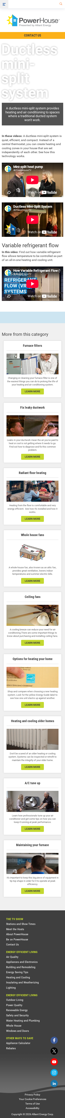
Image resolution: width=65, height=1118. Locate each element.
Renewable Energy (17, 1010)
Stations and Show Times (20, 924)
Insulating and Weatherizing (22, 982)
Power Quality (14, 1005)
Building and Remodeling (20, 967)
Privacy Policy (32, 1094)
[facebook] (54, 1040)
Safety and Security (17, 1015)
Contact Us (32, 35)
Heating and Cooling (18, 977)
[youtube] (54, 1061)
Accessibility (32, 1108)
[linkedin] (54, 1083)
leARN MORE (32, 391)
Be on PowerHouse (17, 939)
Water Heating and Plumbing (23, 1020)
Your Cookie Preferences (32, 1099)
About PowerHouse (17, 934)
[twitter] (54, 1051)
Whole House (13, 1025)
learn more (32, 456)
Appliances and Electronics (22, 962)
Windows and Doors (17, 1031)
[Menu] (4, 4)
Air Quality (12, 957)
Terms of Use (32, 1103)
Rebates (11, 1048)
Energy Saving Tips (17, 972)
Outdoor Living (14, 1000)
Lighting (11, 987)
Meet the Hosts (15, 929)
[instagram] (54, 1072)
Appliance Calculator (18, 1043)
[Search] (60, 4)
